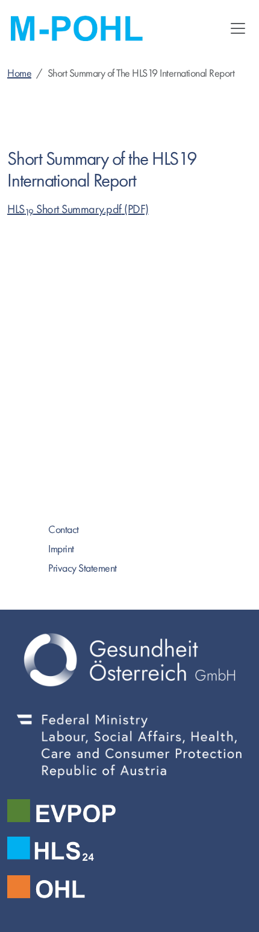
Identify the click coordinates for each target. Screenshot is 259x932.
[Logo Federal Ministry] (129, 745)
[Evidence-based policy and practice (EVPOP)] (129, 810)
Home (19, 73)
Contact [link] (63, 529)
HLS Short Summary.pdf (64, 209)
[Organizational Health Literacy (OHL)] (129, 886)
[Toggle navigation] (238, 28)
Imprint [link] (61, 549)
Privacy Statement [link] (82, 568)
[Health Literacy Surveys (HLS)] (129, 849)
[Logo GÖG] (129, 660)
